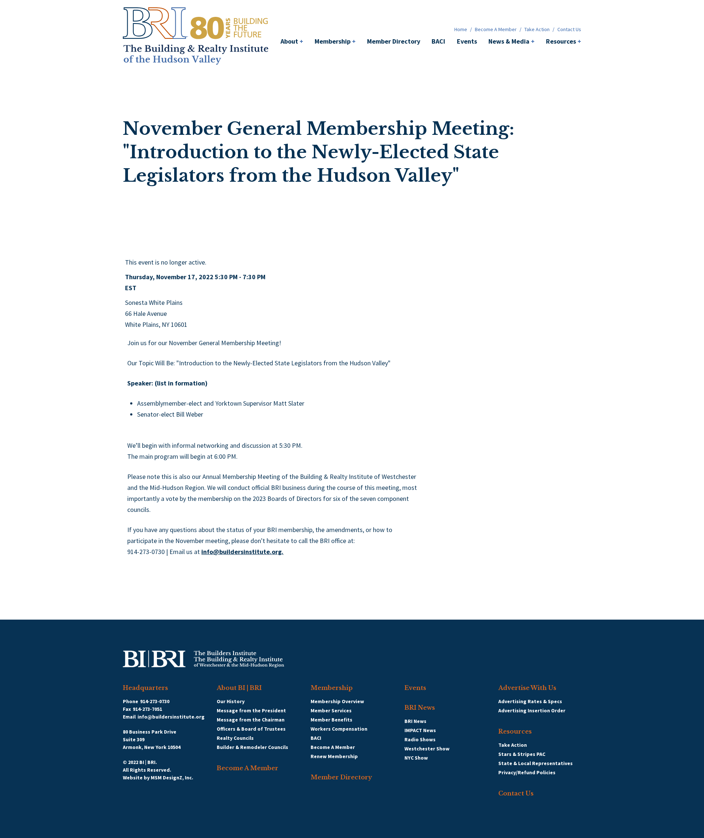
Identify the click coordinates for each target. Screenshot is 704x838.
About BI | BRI (239, 687)
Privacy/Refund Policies (527, 772)
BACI (438, 41)
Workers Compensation (339, 729)
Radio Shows (420, 739)
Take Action (537, 29)
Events (467, 41)
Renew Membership (334, 756)
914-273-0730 (154, 701)
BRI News (419, 707)
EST (130, 288)
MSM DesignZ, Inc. (172, 777)
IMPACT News (420, 730)
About (291, 41)
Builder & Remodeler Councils (252, 747)
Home (460, 29)
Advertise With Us (527, 687)
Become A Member (496, 29)
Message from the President (251, 710)
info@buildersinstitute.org (171, 716)
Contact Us (569, 29)
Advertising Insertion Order (531, 710)
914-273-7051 (147, 709)
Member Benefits (331, 719)
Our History (231, 701)
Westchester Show (427, 748)
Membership (335, 41)
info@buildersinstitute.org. (242, 551)
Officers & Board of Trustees (251, 729)
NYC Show (416, 757)
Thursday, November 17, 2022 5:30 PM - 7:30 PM (195, 277)
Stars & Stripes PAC (521, 754)
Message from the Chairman (251, 719)
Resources (563, 41)
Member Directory (393, 41)
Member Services (331, 710)
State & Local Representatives (535, 763)
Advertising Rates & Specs (530, 701)
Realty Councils (235, 738)
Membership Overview (337, 701)
